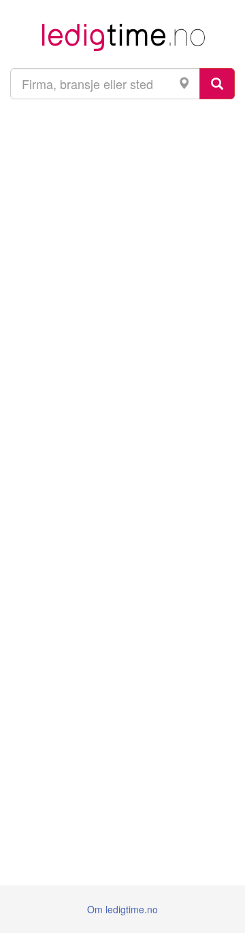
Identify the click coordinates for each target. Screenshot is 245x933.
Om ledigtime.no (122, 909)
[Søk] (217, 83)
